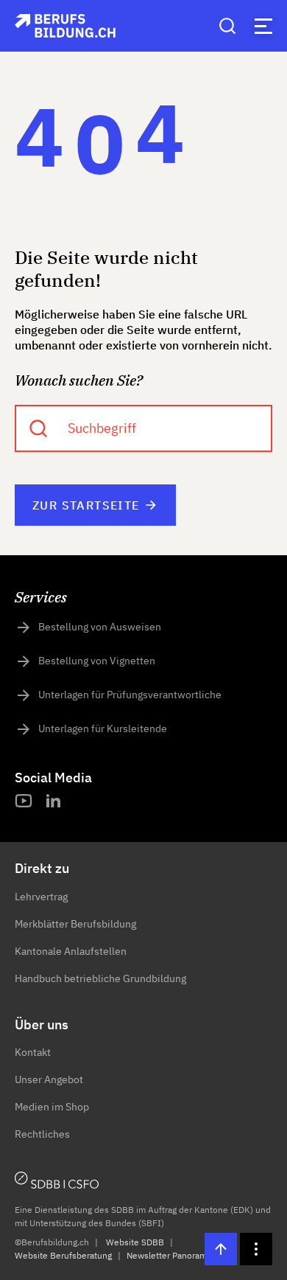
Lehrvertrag (41, 896)
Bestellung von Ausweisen (99, 626)
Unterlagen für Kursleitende (102, 728)
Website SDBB (135, 1242)
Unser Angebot (49, 1079)
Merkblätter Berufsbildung (75, 924)
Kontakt (33, 1052)
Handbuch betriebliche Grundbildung (100, 978)
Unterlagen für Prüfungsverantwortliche (130, 694)
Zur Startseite (86, 505)
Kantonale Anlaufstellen (71, 951)
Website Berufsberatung (63, 1255)
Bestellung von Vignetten (96, 660)
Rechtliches (42, 1134)
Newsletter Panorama (169, 1255)
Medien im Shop (52, 1106)
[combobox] (143, 428)
